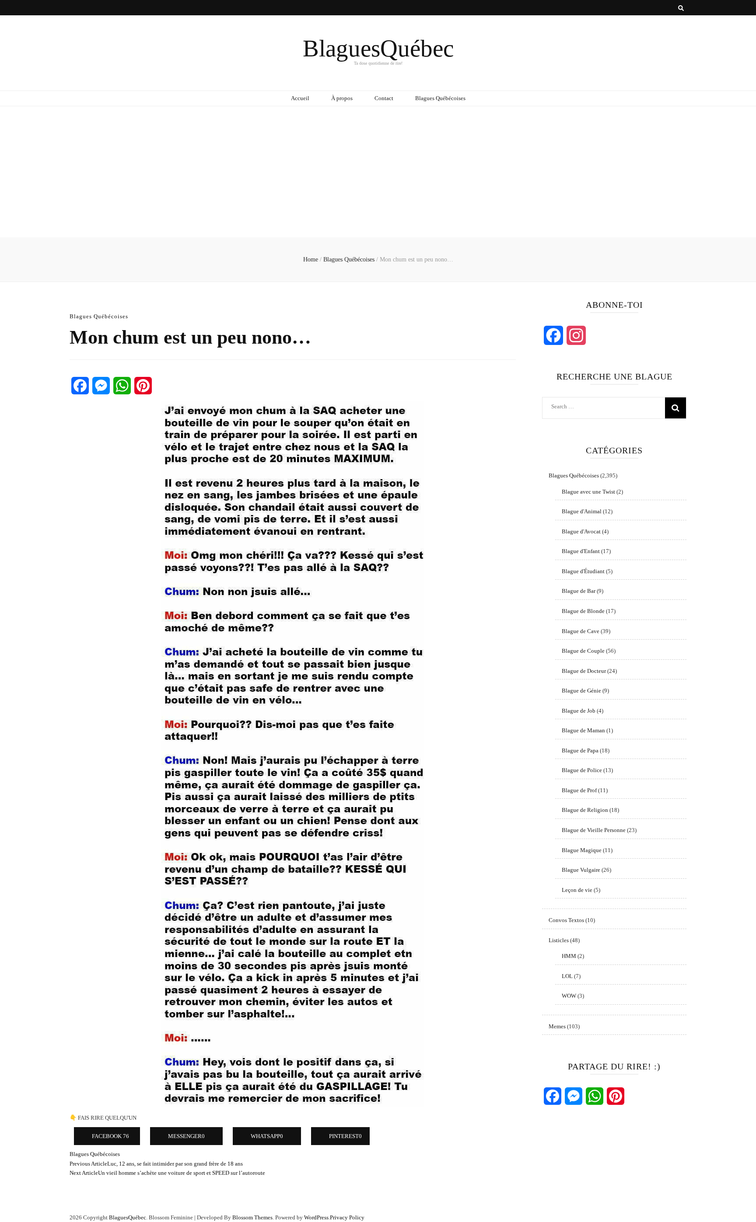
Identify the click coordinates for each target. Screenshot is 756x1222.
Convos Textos (566, 920)
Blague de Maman (583, 730)
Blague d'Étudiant (583, 571)
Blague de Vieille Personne (594, 830)
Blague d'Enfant (581, 551)
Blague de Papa (580, 750)
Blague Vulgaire (581, 870)
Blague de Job (578, 710)
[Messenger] (101, 385)
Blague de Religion (585, 810)
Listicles (559, 940)
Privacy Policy (347, 1217)
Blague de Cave (580, 631)
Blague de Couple (583, 651)
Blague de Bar (578, 591)
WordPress (316, 1217)
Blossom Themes (252, 1217)
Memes (557, 1026)
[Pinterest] (143, 385)
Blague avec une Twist (588, 491)
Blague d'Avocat (581, 531)
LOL (567, 976)
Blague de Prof (579, 790)
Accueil (300, 98)
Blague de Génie (581, 690)
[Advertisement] (378, 172)
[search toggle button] (681, 8)
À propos (342, 98)
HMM (569, 956)
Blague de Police (582, 770)
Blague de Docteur (584, 671)
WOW (569, 995)
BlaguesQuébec (378, 48)
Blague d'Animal (582, 511)
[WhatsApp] (122, 385)
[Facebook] (80, 385)
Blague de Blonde (583, 611)
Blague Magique (582, 850)
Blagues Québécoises (440, 98)
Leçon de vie (577, 890)
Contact (383, 98)
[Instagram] (576, 335)
